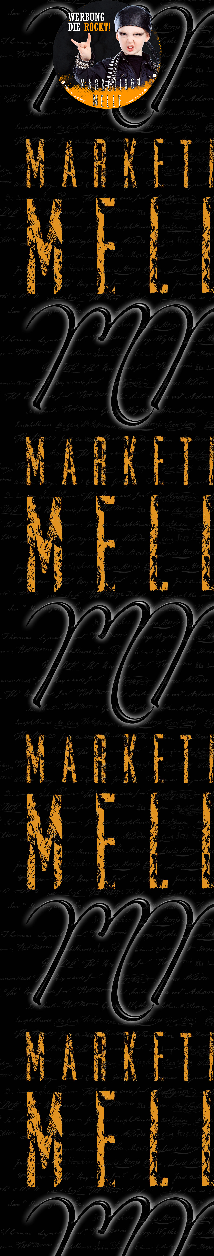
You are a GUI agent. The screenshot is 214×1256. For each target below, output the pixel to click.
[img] (107, 54)
